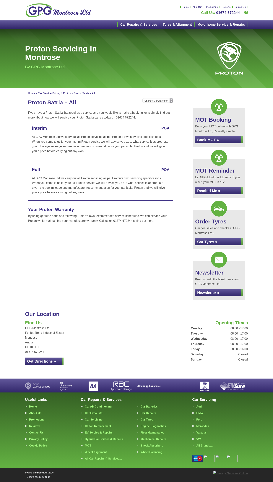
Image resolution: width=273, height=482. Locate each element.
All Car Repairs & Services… (103, 458)
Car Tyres (147, 419)
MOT (88, 445)
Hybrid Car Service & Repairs (104, 439)
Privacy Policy (38, 439)
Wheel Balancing (151, 452)
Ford (199, 419)
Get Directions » (41, 361)
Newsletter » (208, 293)
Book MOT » (208, 140)
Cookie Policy (38, 445)
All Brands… (204, 445)
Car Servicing (94, 419)
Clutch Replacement (98, 426)
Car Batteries (149, 406)
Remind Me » (208, 191)
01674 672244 (220, 12)
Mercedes (202, 426)
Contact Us (240, 7)
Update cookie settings (38, 477)
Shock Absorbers (152, 445)
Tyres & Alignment (177, 24)
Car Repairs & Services (138, 24)
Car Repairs (148, 413)
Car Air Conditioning (98, 406)
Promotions (212, 7)
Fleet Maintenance (152, 432)
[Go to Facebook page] (246, 12)
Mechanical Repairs (153, 439)
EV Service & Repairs (99, 432)
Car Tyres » (207, 242)
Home (186, 7)
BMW (199, 413)
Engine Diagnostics (153, 426)
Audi (199, 406)
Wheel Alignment (96, 452)
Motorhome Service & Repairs (221, 24)
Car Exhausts (93, 413)
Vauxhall (201, 432)
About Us (197, 7)
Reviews (226, 7)
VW (198, 439)
